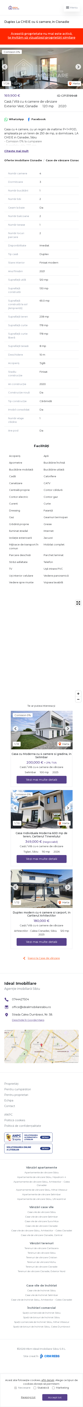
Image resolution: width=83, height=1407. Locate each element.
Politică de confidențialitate (22, 1126)
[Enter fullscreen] (78, 603)
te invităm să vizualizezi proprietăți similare (41, 37)
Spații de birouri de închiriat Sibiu (41, 1317)
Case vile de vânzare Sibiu (41, 1212)
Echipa (8, 1100)
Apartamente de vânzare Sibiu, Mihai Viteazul (41, 1189)
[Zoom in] (78, 693)
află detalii (47, 1380)
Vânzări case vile (41, 1207)
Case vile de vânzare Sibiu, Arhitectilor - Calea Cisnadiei (41, 1230)
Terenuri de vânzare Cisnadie (41, 1266)
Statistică (43, 1387)
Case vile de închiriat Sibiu (41, 1290)
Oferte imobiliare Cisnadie (23, 160)
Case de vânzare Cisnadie (64, 160)
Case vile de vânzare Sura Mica (41, 1221)
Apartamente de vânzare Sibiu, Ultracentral (41, 1199)
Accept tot (55, 1397)
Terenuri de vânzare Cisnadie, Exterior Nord (41, 1271)
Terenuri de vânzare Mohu (41, 1262)
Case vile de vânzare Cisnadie (41, 1225)
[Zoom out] (78, 699)
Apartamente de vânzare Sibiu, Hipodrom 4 (41, 1177)
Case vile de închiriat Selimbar (41, 1295)
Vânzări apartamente (41, 1167)
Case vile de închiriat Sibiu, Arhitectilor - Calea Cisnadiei (41, 1299)
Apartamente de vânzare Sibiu (42, 1172)
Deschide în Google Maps (28, 1019)
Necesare (24, 1387)
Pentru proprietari (16, 1095)
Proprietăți (11, 1083)
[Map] (41, 651)
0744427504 (20, 999)
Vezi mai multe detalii (41, 779)
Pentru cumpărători (17, 1089)
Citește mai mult (16, 151)
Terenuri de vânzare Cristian (41, 1257)
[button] (5, 67)
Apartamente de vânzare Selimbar (41, 1194)
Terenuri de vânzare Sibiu (42, 1252)
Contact (9, 1106)
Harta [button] (76, 83)
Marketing (62, 1387)
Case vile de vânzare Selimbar (41, 1216)
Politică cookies (14, 1120)
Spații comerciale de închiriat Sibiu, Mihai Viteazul (41, 1322)
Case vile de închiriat (41, 1285)
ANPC (8, 1114)
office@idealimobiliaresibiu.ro (31, 1007)
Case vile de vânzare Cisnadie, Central (41, 1235)
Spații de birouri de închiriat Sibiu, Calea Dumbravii (41, 1326)
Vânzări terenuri (41, 1243)
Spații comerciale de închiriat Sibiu (42, 1312)
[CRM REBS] (49, 1356)
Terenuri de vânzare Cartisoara (41, 1248)
